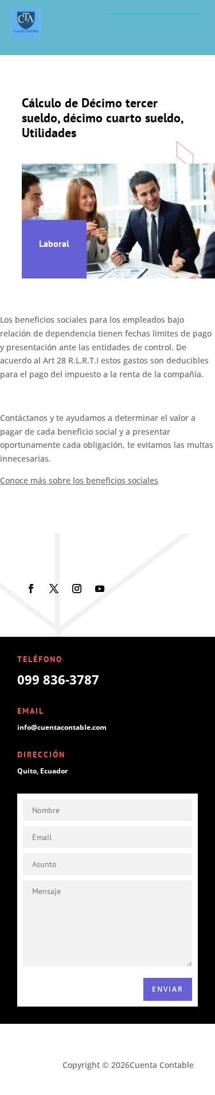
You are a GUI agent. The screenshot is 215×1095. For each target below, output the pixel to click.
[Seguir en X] (54, 588)
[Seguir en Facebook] (31, 588)
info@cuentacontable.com (62, 727)
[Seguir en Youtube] (100, 588)
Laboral (54, 243)
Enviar (167, 989)
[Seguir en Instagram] (77, 588)
